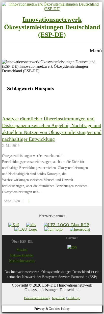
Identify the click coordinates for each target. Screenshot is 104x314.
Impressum (58, 298)
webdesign (73, 298)
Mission (22, 250)
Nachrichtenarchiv (22, 261)
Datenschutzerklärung (37, 298)
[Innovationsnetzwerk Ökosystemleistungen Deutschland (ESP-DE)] (52, 9)
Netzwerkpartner (22, 255)
